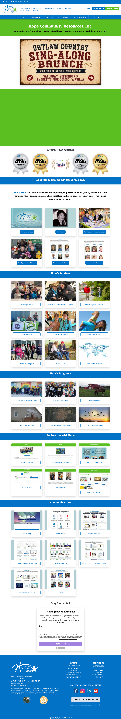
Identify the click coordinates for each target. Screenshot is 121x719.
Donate (94, 17)
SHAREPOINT (98, 672)
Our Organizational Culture (27, 263)
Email (40, 626)
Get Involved (79, 17)
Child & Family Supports (60, 334)
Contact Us (24, 10)
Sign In (35, 10)
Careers (25, 17)
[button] (26, 62)
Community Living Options (94, 305)
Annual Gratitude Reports (26, 593)
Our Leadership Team (60, 263)
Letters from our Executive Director (94, 563)
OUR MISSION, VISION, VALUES (73, 672)
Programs (48, 8)
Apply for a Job (98, 8)
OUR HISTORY (73, 671)
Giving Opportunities (94, 493)
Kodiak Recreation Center (94, 426)
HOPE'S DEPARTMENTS (98, 667)
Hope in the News (94, 534)
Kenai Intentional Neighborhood (60, 426)
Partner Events (51, 17)
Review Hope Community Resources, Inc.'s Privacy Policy (85, 705)
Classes (66, 17)
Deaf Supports (27, 334)
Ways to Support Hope (94, 462)
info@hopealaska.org (30, 2)
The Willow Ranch (94, 400)
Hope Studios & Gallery (60, 400)
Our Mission (20, 192)
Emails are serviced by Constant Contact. (68, 639)
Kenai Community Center (27, 426)
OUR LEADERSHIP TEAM (73, 678)
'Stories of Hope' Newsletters (27, 563)
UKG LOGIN (98, 678)
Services (36, 8)
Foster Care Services (94, 334)
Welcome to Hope (27, 232)
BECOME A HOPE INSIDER (60, 644)
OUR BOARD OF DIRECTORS (73, 676)
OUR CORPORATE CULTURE (73, 674)
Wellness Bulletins (60, 563)
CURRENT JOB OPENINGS (73, 665)
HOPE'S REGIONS (98, 665)
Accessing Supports (26, 305)
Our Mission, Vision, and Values (94, 232)
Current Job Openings (27, 462)
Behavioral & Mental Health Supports (60, 305)
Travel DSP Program (27, 364)
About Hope (24, 8)
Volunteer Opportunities (60, 462)
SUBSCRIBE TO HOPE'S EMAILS (86, 699)
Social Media (60, 534)
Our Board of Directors (94, 263)
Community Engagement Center (27, 400)
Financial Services (60, 364)
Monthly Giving (60, 488)
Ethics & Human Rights (94, 364)
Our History (60, 232)
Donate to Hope (112, 8)
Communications (63, 8)
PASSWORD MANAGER (98, 674)
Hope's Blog (27, 534)
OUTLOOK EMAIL (98, 676)
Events (35, 17)
